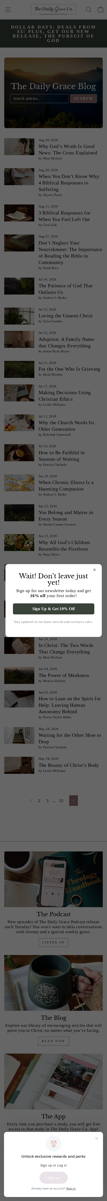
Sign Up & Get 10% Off (53, 609)
